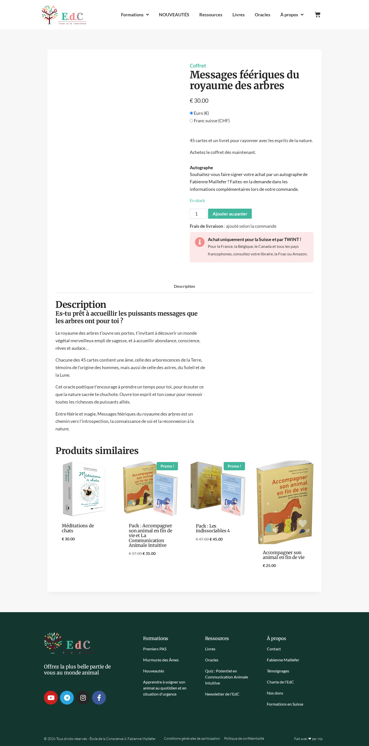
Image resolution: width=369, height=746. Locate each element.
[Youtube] (51, 698)
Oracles (262, 14)
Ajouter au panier (230, 213)
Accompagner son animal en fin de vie (283, 555)
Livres (238, 14)
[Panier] (318, 15)
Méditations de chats (78, 528)
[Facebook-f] (99, 698)
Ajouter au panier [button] (84, 555)
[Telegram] (67, 698)
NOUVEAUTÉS (174, 14)
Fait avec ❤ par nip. (308, 738)
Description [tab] (184, 286)
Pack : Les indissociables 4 (213, 528)
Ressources (210, 14)
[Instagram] (83, 698)
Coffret (198, 66)
